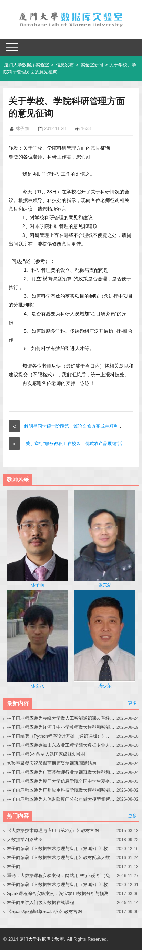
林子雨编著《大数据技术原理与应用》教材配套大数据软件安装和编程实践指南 (60, 857)
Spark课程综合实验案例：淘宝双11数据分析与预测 (58, 893)
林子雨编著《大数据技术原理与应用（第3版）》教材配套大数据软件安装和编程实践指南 (60, 884)
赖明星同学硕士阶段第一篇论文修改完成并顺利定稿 (75, 426)
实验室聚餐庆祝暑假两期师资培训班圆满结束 (52, 763)
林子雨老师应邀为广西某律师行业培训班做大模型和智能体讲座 (60, 772)
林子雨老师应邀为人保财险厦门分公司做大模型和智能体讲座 (60, 799)
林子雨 (13, 866)
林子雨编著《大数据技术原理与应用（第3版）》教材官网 (60, 848)
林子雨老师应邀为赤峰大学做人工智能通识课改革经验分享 (60, 718)
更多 (132, 703)
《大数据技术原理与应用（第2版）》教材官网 (53, 830)
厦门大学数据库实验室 (26, 64)
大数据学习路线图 (25, 839)
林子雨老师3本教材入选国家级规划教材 (46, 754)
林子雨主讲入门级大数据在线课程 (40, 902)
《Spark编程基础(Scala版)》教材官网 (44, 911)
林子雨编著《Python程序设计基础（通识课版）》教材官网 (60, 736)
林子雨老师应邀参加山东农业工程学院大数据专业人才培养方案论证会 (60, 745)
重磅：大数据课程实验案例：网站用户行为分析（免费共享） (60, 875)
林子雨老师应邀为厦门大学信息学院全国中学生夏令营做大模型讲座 (60, 781)
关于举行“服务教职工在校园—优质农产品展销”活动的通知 (83, 443)
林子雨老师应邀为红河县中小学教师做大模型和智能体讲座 (60, 727)
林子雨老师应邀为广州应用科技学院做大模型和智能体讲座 (60, 790)
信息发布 (65, 64)
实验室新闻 (92, 64)
